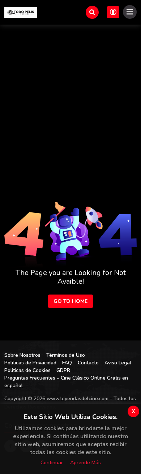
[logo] (20, 12)
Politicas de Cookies (27, 370)
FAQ (67, 362)
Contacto (88, 362)
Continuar (51, 462)
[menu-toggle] (130, 12)
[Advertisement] (70, 98)
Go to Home (70, 301)
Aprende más (85, 462)
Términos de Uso (65, 355)
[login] (113, 12)
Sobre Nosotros (22, 355)
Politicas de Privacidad (30, 362)
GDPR (63, 370)
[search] (92, 12)
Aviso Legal (117, 362)
